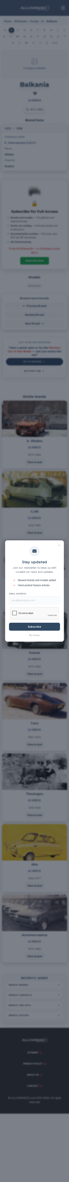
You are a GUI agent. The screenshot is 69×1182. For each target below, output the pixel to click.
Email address (17, 594)
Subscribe (34, 626)
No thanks (34, 635)
